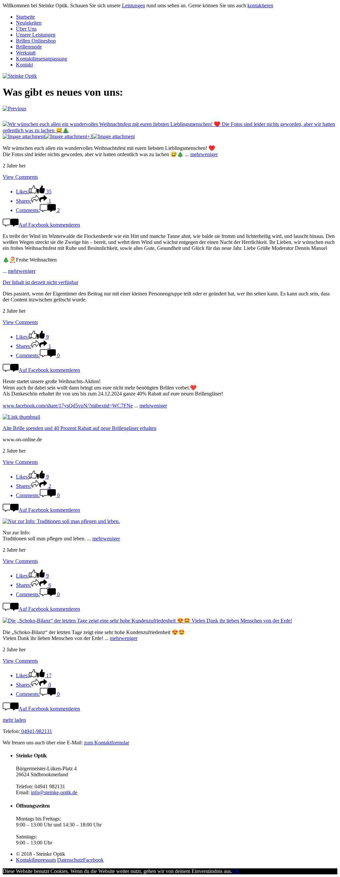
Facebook (93, 860)
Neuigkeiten (29, 23)
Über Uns (26, 29)
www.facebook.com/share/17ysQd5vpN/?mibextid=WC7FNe (68, 405)
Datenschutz (70, 860)
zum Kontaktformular (106, 742)
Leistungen (133, 5)
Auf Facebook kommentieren (49, 225)
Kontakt (24, 64)
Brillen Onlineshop (36, 41)
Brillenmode (29, 47)
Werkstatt (26, 52)
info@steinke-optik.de (54, 792)
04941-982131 (36, 731)
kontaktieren (260, 5)
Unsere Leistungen (35, 35)
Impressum (44, 860)
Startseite (25, 17)
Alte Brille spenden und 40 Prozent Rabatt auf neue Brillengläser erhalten (79, 428)
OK (236, 871)
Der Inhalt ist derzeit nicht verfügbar (40, 282)
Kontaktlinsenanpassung (41, 58)
